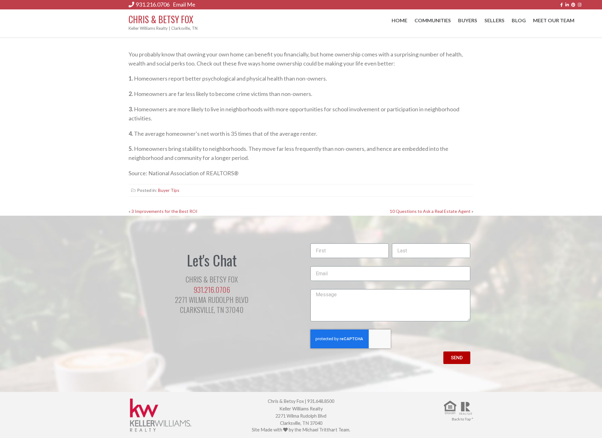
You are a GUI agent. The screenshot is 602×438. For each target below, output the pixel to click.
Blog (519, 20)
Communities (433, 20)
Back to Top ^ (462, 419)
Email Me (184, 4)
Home (399, 20)
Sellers (494, 20)
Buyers (467, 20)
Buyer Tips (168, 190)
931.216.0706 (153, 4)
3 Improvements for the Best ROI (164, 211)
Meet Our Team (553, 20)
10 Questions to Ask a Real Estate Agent (430, 211)
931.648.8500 (320, 401)
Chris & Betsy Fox (161, 19)
